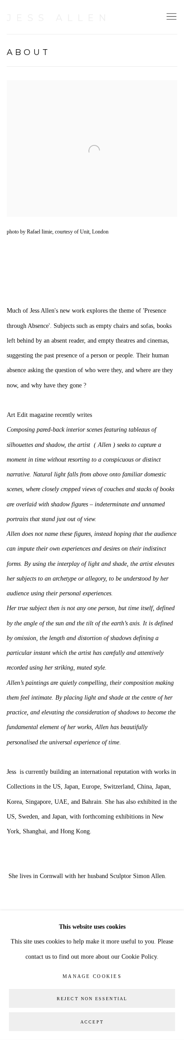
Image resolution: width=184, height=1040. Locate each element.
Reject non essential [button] (92, 998)
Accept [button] (92, 1021)
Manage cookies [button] (92, 976)
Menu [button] (170, 17)
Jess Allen (59, 18)
